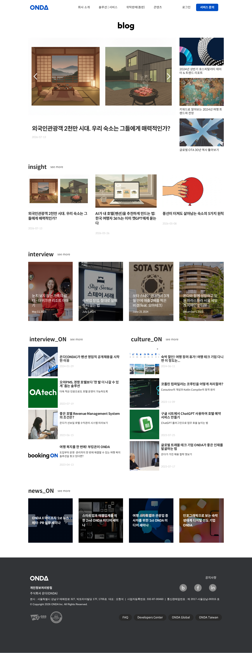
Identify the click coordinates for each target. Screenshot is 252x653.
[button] (35, 76)
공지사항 (210, 578)
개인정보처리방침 (41, 588)
